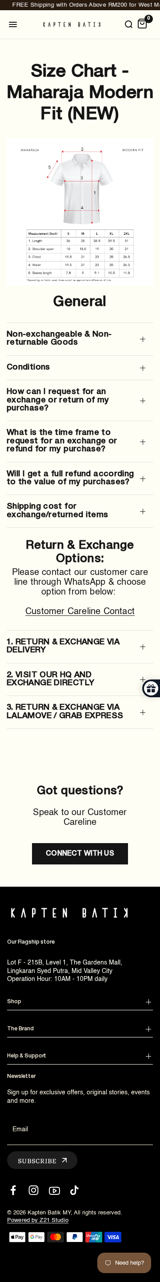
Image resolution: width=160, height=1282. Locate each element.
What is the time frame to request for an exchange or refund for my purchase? (62, 441)
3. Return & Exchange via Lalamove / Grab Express (65, 711)
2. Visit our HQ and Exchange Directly (50, 679)
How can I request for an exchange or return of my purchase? (58, 400)
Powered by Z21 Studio (37, 1220)
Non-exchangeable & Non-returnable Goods (59, 338)
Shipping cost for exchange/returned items (57, 510)
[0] (142, 24)
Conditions (28, 367)
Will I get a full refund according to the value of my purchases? (70, 478)
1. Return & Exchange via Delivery (63, 646)
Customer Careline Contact (80, 611)
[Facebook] (13, 1190)
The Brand (20, 1028)
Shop (14, 1001)
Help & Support (26, 1055)
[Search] (128, 24)
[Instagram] (34, 1190)
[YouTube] (54, 1190)
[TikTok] (74, 1190)
